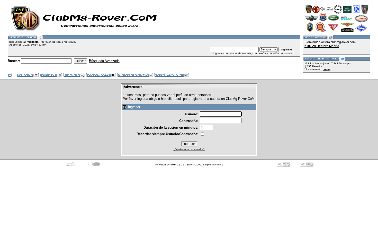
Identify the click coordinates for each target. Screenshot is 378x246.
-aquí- (178, 99)
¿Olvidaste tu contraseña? (189, 149)
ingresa (56, 41)
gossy (326, 69)
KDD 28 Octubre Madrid (321, 46)
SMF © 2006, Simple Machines (204, 164)
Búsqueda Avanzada (104, 61)
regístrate (69, 41)
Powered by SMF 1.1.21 (169, 164)
